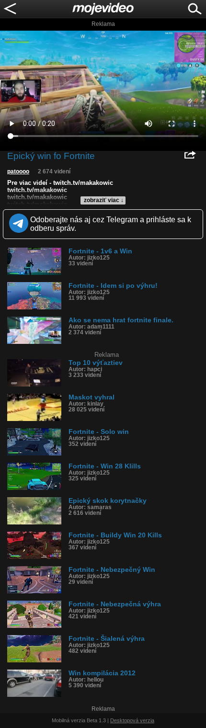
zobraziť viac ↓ (104, 200)
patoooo (18, 171)
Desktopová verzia (132, 720)
